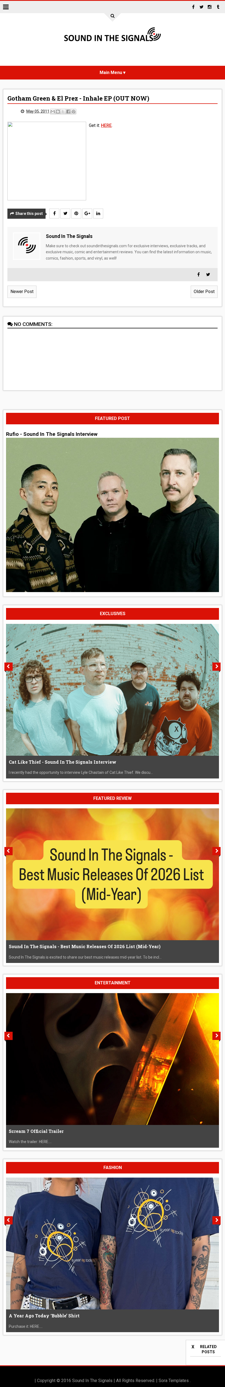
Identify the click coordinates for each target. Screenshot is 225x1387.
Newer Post (21, 291)
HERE (106, 125)
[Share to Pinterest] (73, 111)
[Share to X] (63, 111)
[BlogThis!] (58, 111)
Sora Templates (174, 1380)
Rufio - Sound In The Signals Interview (51, 434)
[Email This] (52, 111)
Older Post (204, 291)
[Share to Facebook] (68, 111)
